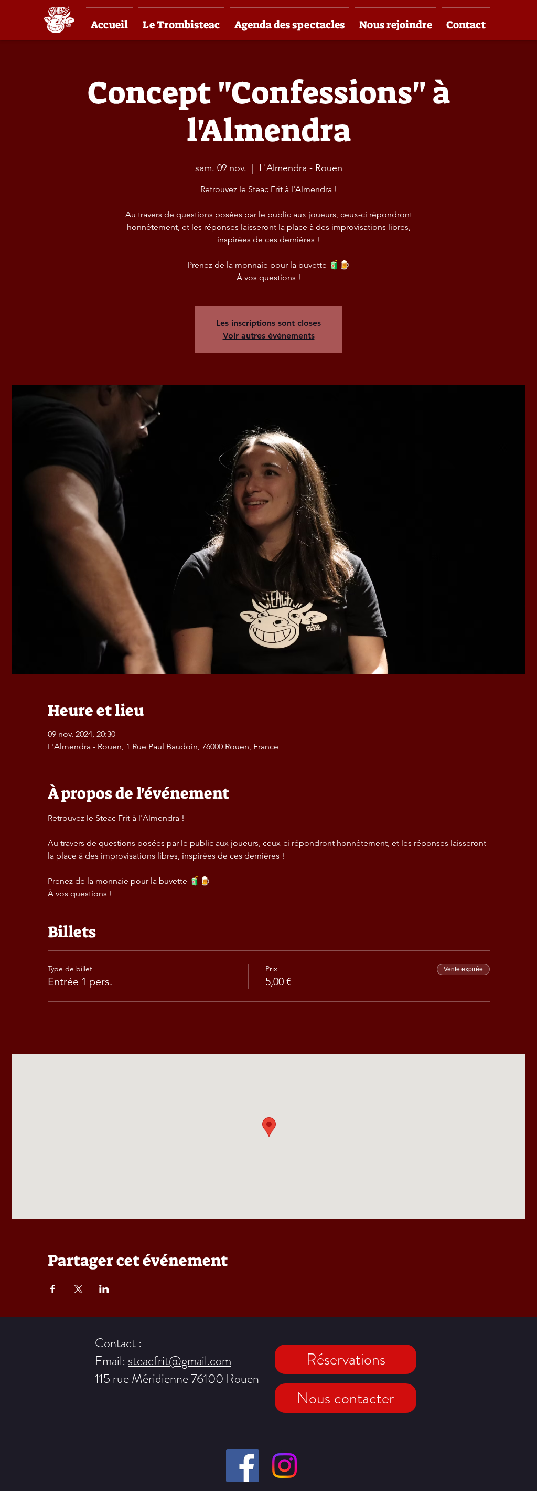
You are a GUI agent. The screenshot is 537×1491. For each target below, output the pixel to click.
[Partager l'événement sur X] (78, 1289)
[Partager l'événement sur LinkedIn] (104, 1289)
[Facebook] (242, 1465)
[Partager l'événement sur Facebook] (53, 1289)
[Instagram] (284, 1465)
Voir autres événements (269, 336)
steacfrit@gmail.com (179, 1361)
